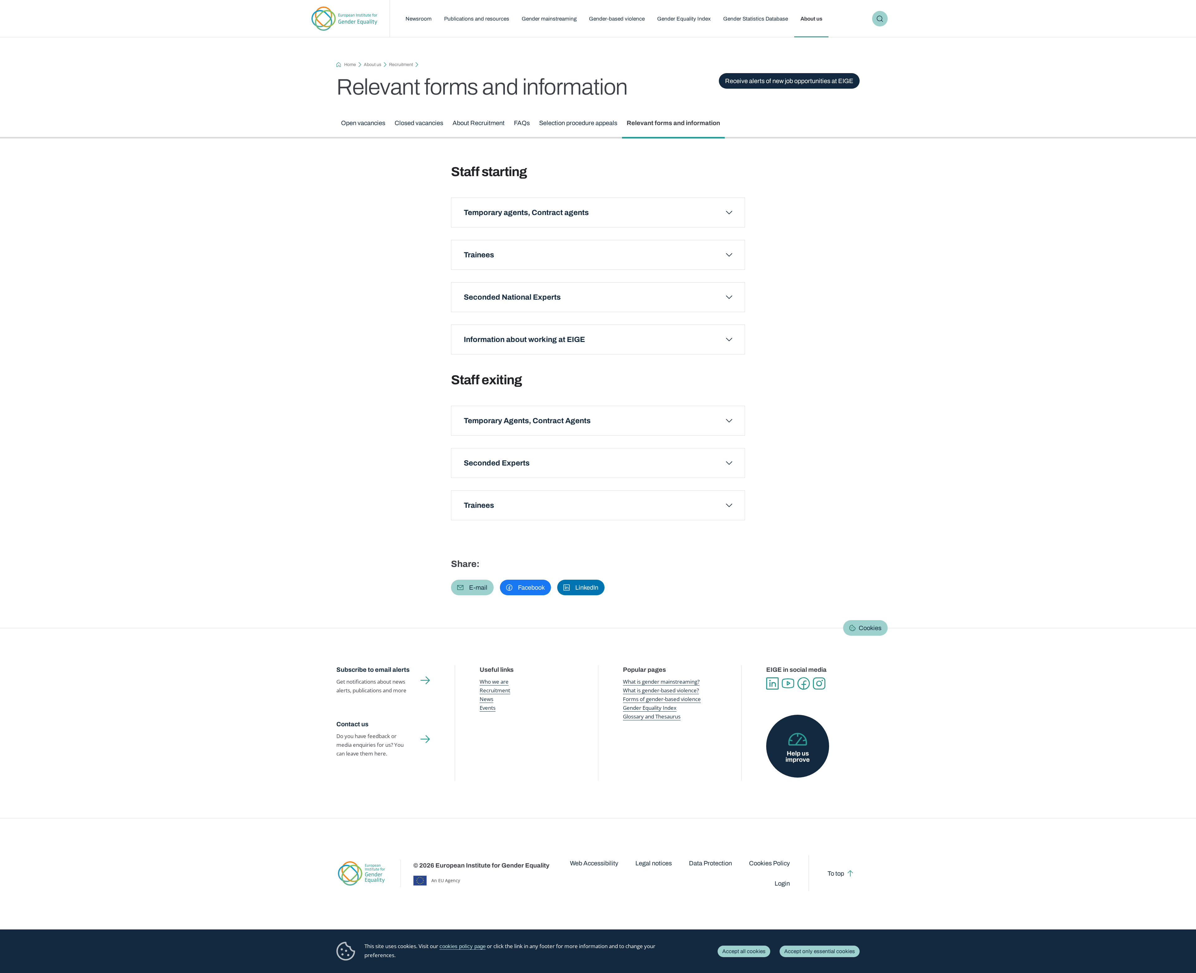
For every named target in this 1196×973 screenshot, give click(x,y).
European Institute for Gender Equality (344, 18)
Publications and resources (476, 19)
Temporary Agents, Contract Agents (527, 421)
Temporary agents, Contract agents (526, 212)
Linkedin (772, 683)
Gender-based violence (617, 19)
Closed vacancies (419, 122)
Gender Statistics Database (755, 19)
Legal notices (653, 863)
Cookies (870, 627)
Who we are (494, 681)
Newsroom (419, 19)
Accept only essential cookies (819, 951)
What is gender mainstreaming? (661, 681)
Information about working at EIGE (524, 339)
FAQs (522, 122)
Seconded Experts (496, 463)
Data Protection (710, 863)
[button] (472, 587)
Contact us (352, 724)
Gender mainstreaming (549, 19)
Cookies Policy (769, 863)
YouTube (788, 683)
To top (836, 873)
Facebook (803, 683)
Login (782, 883)
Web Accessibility (594, 863)
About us (811, 19)
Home (350, 64)
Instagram (819, 683)
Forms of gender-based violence (662, 699)
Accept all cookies (744, 951)
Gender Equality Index (684, 19)
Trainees (479, 255)
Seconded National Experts (512, 297)
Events (488, 707)
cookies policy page (462, 946)
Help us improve (797, 756)
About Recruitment (479, 122)
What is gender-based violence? (661, 690)
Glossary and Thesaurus (652, 716)
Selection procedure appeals (578, 122)
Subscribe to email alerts (373, 669)
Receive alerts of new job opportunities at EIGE (789, 80)
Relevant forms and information (673, 122)
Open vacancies (363, 122)
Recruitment (401, 64)
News (486, 699)
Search (880, 18)
